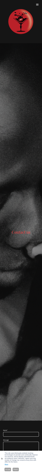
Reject (15, 469)
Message (6, 440)
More (6, 464)
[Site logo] (21, 21)
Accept (7, 469)
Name (5, 430)
